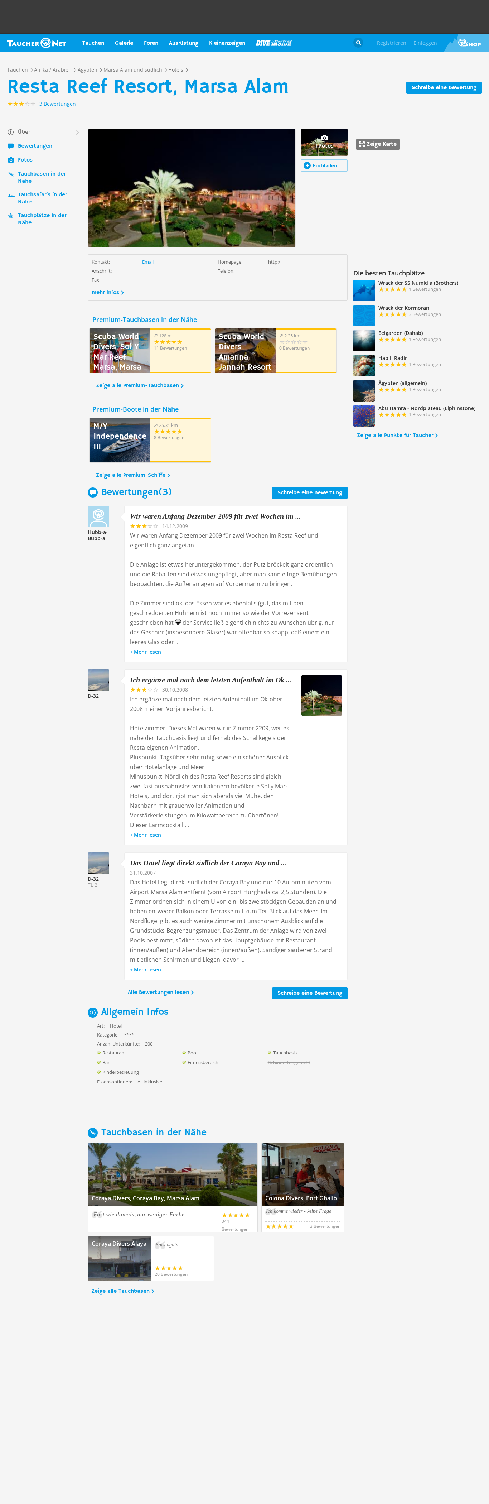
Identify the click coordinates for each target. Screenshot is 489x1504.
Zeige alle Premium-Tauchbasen (137, 385)
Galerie (124, 43)
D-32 (93, 695)
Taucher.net (36, 43)
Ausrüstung (183, 43)
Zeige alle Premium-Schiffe (130, 475)
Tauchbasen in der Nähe (42, 177)
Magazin (274, 43)
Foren (151, 43)
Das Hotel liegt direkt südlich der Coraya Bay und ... (208, 863)
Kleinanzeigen (227, 43)
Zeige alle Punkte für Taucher (395, 435)
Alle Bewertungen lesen (158, 992)
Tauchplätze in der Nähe (42, 219)
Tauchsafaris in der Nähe (42, 198)
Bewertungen (35, 146)
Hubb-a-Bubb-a (98, 535)
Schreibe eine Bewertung (444, 87)
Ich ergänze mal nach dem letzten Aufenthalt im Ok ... (210, 680)
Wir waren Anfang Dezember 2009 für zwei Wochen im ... (215, 516)
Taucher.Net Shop (466, 43)
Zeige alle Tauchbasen (120, 1291)
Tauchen (93, 43)
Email (148, 262)
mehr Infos (105, 292)
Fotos (25, 160)
